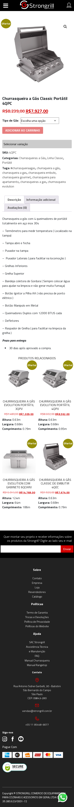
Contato (37, 578)
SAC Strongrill (37, 642)
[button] (65, 26)
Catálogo (37, 596)
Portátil (7, 162)
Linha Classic (55, 158)
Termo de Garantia (37, 612)
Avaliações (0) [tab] (17, 207)
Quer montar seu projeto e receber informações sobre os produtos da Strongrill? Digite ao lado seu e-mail (38, 538)
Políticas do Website (37, 626)
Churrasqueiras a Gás (32, 158)
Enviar (67, 549)
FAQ (37, 656)
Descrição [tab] (14, 199)
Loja (37, 587)
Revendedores (37, 592)
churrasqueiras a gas (33, 181)
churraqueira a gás (48, 168)
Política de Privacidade (37, 622)
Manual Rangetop (37, 665)
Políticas (37, 604)
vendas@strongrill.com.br (37, 711)
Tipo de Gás (10, 120)
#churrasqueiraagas (23, 168)
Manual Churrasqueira (37, 660)
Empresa (37, 583)
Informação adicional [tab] (40, 199)
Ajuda (37, 633)
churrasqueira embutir (42, 172)
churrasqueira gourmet (16, 177)
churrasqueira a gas (14, 172)
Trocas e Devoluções (37, 617)
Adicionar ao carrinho (22, 130)
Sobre (37, 569)
